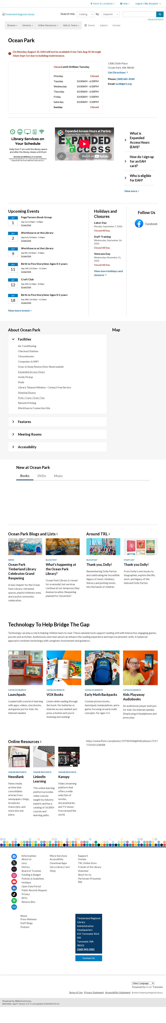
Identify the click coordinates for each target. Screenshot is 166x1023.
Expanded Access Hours (31, 371)
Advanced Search (156, 19)
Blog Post (51, 560)
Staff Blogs (26, 923)
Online (23, 741)
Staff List (129, 560)
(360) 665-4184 (125, 78)
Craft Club (27, 279)
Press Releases (28, 919)
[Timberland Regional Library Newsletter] (14, 907)
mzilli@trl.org (124, 83)
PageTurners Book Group (36, 217)
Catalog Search (17, 690)
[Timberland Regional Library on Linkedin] (14, 888)
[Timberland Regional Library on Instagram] (14, 875)
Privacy (26, 894)
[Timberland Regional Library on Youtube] (14, 882)
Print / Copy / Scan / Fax (31, 397)
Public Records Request (34, 890)
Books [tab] (24, 476)
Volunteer (83, 870)
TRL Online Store (87, 863)
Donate (116, 25)
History (26, 866)
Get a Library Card (60, 866)
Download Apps (58, 863)
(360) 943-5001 (86, 949)
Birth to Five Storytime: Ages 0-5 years (44, 263)
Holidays (26, 882)
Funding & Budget (31, 874)
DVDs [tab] (41, 476)
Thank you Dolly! (136, 564)
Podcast (24, 926)
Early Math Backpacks (101, 694)
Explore (104, 25)
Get (118, 72)
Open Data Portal (31, 886)
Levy (24, 863)
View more (19, 310)
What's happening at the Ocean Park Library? (61, 569)
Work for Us (84, 874)
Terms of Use (76, 992)
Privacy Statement (94, 992)
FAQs (53, 870)
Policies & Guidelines (33, 878)
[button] (102, 3)
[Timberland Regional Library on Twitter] (14, 863)
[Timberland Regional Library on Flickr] (14, 869)
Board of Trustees (31, 870)
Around (97, 533)
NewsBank (16, 777)
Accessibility (56, 859)
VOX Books (55, 694)
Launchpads (17, 694)
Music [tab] (58, 476)
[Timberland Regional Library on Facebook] (14, 856)
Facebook (151, 223)
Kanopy (64, 777)
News (11, 560)
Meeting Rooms (27, 392)
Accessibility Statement (117, 992)
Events (91, 25)
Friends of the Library (89, 866)
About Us (26, 859)
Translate (157, 986)
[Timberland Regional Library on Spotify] (14, 900)
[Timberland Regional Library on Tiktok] (14, 894)
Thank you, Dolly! (99, 564)
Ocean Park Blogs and (32, 533)
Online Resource (17, 772)
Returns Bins (28, 901)
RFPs (24, 898)
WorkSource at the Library (37, 232)
